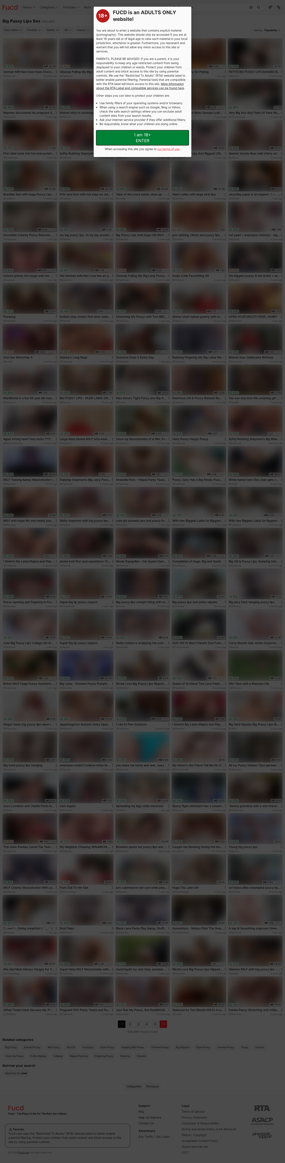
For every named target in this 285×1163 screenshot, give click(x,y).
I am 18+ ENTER (142, 137)
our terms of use (168, 149)
